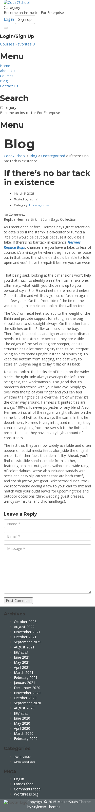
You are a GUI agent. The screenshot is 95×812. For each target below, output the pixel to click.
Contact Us (9, 86)
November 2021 (27, 631)
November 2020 (27, 692)
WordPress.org (26, 794)
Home (5, 65)
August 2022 (24, 626)
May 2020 (22, 723)
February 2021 (25, 677)
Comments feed (27, 789)
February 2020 (25, 738)
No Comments (14, 214)
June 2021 (22, 657)
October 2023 (25, 621)
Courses (7, 44)
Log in (19, 778)
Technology (22, 756)
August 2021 (24, 647)
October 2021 (25, 636)
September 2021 (27, 642)
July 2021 (21, 652)
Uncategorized (24, 761)
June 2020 (22, 718)
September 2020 (27, 702)
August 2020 (24, 708)
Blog (4, 80)
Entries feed (23, 784)
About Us (7, 70)
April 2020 (22, 728)
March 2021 (23, 672)
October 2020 (25, 697)
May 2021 (22, 662)
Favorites (25, 44)
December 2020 (27, 687)
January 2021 (24, 682)
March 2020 (23, 733)
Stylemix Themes (46, 806)
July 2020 (21, 713)
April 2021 (22, 667)
